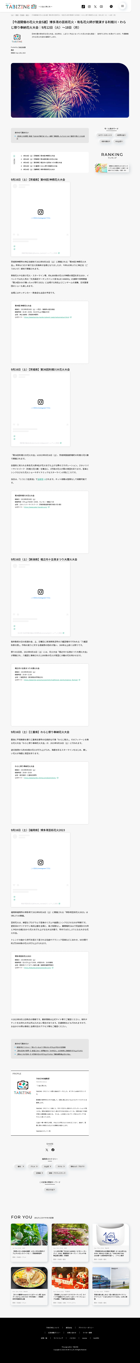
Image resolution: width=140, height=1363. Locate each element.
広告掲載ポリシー (54, 1333)
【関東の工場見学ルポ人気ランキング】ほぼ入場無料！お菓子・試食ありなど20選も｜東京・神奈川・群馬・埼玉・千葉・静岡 (118, 168)
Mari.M (107, 1248)
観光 (19, 1166)
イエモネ (72, 1338)
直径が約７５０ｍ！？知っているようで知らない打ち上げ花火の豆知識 (41, 1047)
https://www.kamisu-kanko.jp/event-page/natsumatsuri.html (46, 317)
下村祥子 (67, 1291)
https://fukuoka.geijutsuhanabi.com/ (37, 968)
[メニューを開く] (122, 6)
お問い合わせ (71, 1333)
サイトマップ (58, 1338)
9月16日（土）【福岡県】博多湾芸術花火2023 (38, 169)
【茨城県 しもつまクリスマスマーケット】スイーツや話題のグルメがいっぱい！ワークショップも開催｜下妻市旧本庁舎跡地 (69, 1297)
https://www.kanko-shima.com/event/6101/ (40, 778)
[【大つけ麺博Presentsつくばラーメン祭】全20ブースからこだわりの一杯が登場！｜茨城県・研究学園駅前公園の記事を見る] (29, 1278)
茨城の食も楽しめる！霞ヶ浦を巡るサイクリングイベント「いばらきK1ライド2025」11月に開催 (110, 1297)
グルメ (33, 1166)
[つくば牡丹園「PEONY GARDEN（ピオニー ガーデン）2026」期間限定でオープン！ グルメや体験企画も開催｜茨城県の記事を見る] (70, 1234)
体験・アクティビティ (56, 1173)
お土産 (46, 1166)
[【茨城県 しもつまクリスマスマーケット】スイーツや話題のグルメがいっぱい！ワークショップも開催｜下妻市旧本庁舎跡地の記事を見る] (70, 1278)
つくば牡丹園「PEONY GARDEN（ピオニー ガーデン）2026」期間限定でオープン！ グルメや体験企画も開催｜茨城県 (70, 1253)
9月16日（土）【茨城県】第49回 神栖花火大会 (38, 156)
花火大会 (50, 1190)
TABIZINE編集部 (42, 1078)
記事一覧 (44, 1338)
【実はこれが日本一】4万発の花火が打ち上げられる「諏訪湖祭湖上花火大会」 (44, 1054)
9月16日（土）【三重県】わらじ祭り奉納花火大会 (39, 166)
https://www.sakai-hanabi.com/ (35, 507)
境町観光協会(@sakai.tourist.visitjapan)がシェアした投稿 (39, 443)
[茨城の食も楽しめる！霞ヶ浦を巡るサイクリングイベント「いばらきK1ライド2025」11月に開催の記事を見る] (110, 1278)
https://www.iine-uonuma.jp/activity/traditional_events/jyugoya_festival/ (51, 680)
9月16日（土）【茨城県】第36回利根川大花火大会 (39, 159)
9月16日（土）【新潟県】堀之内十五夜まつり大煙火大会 (41, 162)
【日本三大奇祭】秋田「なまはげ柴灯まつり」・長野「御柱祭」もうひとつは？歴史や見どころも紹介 (51, 137)
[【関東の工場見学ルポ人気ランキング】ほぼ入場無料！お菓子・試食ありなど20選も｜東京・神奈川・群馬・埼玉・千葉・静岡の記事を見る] (101, 168)
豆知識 (38, 1173)
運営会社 (69, 1327)
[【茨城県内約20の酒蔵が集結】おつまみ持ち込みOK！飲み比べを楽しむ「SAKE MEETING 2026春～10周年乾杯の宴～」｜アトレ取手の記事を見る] (110, 1234)
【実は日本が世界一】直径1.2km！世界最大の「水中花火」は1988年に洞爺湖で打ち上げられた (50, 1051)
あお (23, 1248)
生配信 (40, 479)
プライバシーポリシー (86, 1327)
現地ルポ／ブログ (77, 1166)
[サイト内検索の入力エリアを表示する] (111, 6)
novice (84, 1338)
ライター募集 (87, 1333)
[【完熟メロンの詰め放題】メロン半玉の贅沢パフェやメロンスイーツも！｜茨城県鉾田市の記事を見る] (29, 1234)
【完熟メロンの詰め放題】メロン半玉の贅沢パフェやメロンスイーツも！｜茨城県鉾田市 (29, 1252)
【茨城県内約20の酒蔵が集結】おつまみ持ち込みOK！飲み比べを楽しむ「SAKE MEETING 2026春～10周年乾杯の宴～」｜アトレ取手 (110, 1253)
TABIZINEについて (52, 1327)
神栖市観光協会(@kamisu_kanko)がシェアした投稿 (39, 253)
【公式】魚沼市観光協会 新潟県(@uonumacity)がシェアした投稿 (39, 633)
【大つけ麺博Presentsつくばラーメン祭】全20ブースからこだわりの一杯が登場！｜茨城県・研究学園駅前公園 (29, 1297)
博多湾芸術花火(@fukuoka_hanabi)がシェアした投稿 (39, 903)
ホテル (60, 1166)
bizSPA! (96, 1338)
